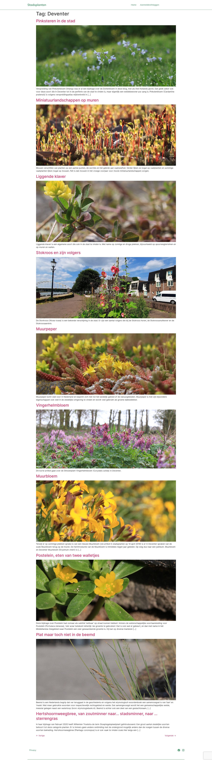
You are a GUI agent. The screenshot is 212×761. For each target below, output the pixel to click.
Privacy (32, 750)
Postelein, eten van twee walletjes (67, 555)
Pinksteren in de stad (55, 20)
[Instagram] (183, 750)
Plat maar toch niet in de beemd (65, 634)
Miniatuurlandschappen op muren (67, 100)
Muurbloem (46, 476)
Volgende (170, 735)
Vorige (40, 735)
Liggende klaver (51, 176)
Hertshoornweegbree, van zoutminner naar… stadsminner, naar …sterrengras (96, 716)
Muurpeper (46, 328)
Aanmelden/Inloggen (149, 5)
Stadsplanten (36, 5)
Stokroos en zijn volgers (58, 252)
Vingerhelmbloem (52, 405)
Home (133, 5)
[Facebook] (179, 750)
